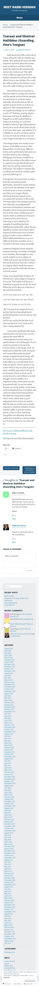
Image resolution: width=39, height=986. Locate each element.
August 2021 (8, 759)
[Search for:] (13, 586)
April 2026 (8, 655)
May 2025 (7, 678)
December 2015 (9, 905)
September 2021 (10, 757)
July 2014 (7, 943)
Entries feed (8, 966)
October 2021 (9, 754)
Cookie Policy (7, 977)
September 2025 (10, 671)
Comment (29, 570)
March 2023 (8, 723)
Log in (6, 964)
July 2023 (7, 714)
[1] (20, 174)
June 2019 (7, 810)
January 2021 (8, 775)
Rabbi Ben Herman (24, 50)
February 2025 (9, 682)
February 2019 (9, 820)
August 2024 (8, 694)
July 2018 (7, 835)
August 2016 (8, 887)
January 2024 (8, 705)
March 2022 (8, 745)
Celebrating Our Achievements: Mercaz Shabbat (29, 470)
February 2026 (9, 660)
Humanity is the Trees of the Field (16, 598)
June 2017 (7, 864)
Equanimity (8, 601)
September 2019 (10, 806)
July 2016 (7, 889)
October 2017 (9, 855)
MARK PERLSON (15, 624)
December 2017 (9, 851)
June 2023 (7, 716)
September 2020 (10, 783)
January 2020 (8, 799)
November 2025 (9, 667)
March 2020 (8, 795)
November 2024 (9, 687)
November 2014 (9, 934)
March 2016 (8, 898)
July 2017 (7, 862)
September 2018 (10, 831)
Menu (19, 17)
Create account (9, 961)
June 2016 (7, 891)
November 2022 (9, 727)
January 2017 (8, 876)
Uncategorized (9, 952)
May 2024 (7, 698)
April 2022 (8, 743)
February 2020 (9, 797)
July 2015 (7, 916)
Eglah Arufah (8, 596)
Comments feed (9, 968)
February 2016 (9, 900)
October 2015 (9, 909)
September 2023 (10, 712)
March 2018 (8, 844)
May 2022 (7, 741)
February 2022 (9, 748)
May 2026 (7, 653)
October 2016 (9, 882)
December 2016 (9, 878)
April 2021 (8, 768)
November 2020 (9, 779)
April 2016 (8, 896)
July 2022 (7, 736)
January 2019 (8, 822)
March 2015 (8, 925)
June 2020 (7, 790)
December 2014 (9, 932)
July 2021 (7, 761)
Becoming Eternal (27, 619)
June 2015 (7, 918)
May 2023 (7, 718)
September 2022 (10, 732)
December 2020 (9, 777)
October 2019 (9, 804)
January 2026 (8, 662)
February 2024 (9, 703)
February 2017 (9, 873)
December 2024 (9, 685)
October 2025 (9, 669)
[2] (23, 326)
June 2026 (7, 651)
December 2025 (9, 664)
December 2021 (9, 752)
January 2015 (8, 930)
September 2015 (10, 912)
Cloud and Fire (9, 605)
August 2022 (8, 734)
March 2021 (8, 770)
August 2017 (8, 860)
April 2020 (8, 793)
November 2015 (9, 907)
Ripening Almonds (10, 603)
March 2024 (8, 700)
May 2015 (7, 921)
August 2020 (8, 786)
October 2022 (9, 730)
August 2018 (8, 833)
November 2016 (9, 880)
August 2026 (8, 649)
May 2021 (7, 766)
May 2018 (7, 840)
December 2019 (9, 801)
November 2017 (9, 853)
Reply (14, 519)
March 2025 (8, 680)
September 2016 (10, 885)
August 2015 (8, 914)
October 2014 (9, 936)
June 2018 (7, 838)
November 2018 (9, 826)
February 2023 (9, 725)
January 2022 (8, 750)
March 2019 (8, 817)
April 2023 (8, 721)
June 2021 (7, 763)
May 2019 (7, 813)
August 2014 (8, 941)
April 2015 (8, 923)
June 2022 (7, 739)
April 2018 (8, 842)
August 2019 (8, 808)
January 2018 (8, 849)
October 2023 (9, 709)
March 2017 (8, 871)
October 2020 (9, 781)
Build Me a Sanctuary (11, 468)
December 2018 (9, 824)
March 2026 (8, 658)
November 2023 (9, 707)
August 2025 (8, 673)
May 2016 (7, 894)
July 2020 (7, 788)
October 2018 (9, 828)
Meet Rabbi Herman (20, 7)
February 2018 (9, 846)
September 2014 (10, 939)
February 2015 (9, 927)
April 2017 (8, 869)
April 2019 (8, 815)
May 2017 (7, 867)
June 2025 (7, 676)
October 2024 (9, 689)
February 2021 (9, 772)
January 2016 (8, 903)
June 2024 (7, 696)
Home (5, 25)
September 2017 (10, 858)
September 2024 (10, 691)
